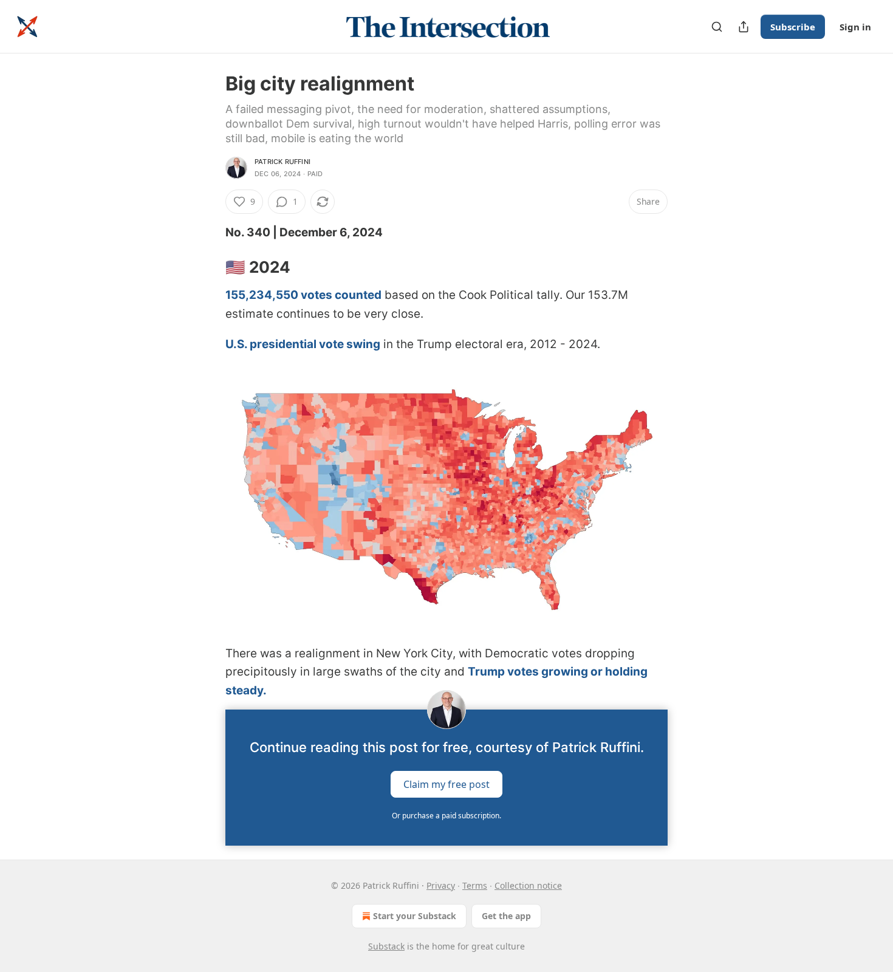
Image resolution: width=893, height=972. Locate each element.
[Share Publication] (743, 27)
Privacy (440, 885)
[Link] (208, 267)
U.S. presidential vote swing (302, 344)
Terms (474, 885)
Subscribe (792, 27)
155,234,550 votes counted (303, 295)
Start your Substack (414, 916)
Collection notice (528, 885)
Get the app (506, 916)
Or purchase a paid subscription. (446, 815)
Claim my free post (446, 784)
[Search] (717, 27)
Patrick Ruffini (282, 161)
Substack (386, 946)
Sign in (855, 27)
